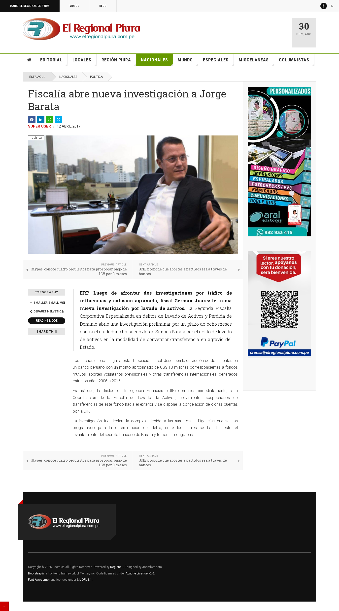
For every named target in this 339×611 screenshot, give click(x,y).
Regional (116, 567)
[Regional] (81, 29)
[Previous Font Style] (31, 311)
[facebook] (31, 119)
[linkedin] (40, 119)
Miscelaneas (254, 59)
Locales (81, 59)
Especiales (216, 59)
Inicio (29, 60)
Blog (102, 6)
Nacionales (154, 59)
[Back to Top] (4, 606)
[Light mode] (323, 6)
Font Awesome (38, 579)
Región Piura (116, 59)
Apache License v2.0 (140, 573)
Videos (74, 6)
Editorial (51, 59)
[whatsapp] (49, 119)
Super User (39, 126)
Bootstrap (34, 573)
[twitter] (58, 119)
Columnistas (294, 59)
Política (96, 77)
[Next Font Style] (62, 311)
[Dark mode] (332, 6)
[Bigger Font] (62, 303)
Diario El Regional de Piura (29, 6)
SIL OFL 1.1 (84, 579)
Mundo (185, 59)
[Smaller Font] (31, 303)
